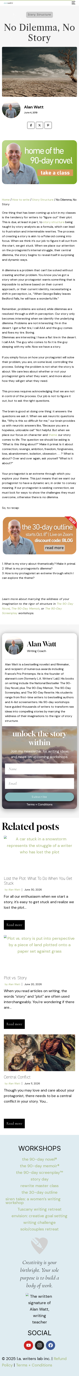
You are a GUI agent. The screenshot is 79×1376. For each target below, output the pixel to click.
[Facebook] (50, 1345)
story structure (53, 222)
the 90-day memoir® (39, 1166)
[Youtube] (28, 1345)
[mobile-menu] (73, 3)
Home (6, 200)
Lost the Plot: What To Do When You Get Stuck (38, 881)
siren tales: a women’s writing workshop (33, 1200)
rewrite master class (39, 1185)
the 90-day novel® (39, 1159)
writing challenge (39, 1222)
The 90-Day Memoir (25, 608)
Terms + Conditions (39, 804)
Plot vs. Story (15, 978)
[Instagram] (39, 1345)
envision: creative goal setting (39, 1216)
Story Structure (42, 200)
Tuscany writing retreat (39, 1209)
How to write (21, 200)
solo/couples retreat (39, 1229)
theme (53, 435)
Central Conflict (17, 1077)
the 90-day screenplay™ (39, 1172)
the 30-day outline (39, 1192)
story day (40, 1179)
